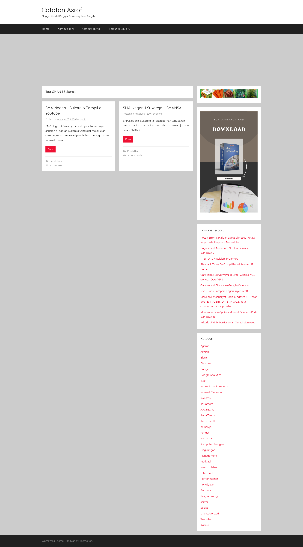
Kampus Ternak (91, 28)
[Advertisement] (151, 60)
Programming (209, 496)
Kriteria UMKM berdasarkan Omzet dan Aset (227, 322)
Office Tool (206, 473)
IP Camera (206, 403)
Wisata (204, 525)
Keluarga (205, 426)
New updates (208, 467)
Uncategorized (209, 513)
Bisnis (204, 357)
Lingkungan (207, 450)
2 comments (57, 165)
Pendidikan (56, 161)
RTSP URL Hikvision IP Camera (219, 258)
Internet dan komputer (214, 386)
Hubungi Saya (118, 28)
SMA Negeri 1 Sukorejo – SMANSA (152, 107)
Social (204, 507)
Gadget (205, 369)
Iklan (203, 380)
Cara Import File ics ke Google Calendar (225, 285)
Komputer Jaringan (212, 444)
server (204, 502)
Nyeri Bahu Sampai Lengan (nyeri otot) (224, 291)
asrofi (83, 119)
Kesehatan (206, 438)
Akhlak (204, 351)
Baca (50, 149)
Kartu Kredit (207, 421)
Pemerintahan (209, 478)
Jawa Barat (207, 409)
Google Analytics (210, 375)
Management (208, 455)
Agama (204, 346)
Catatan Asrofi (63, 10)
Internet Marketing (211, 392)
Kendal (204, 432)
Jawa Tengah (208, 415)
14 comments (134, 155)
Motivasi (205, 461)
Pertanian (206, 490)
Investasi (205, 398)
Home (46, 28)
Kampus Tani (66, 28)
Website (205, 519)
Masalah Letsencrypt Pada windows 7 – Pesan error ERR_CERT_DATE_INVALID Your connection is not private (228, 301)
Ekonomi (205, 363)
